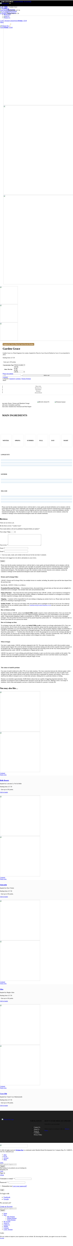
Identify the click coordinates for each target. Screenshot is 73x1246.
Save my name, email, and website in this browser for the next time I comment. (24, 555)
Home (1, 7)
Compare (5, 377)
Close (1, 1162)
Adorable (3, 885)
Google (6, 1199)
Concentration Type (8, 365)
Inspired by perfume (15, 378)
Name (2, 548)
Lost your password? (20, 1186)
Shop (6, 7)
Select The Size (8, 369)
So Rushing (3, 13)
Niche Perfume (11, 1220)
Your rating (3, 532)
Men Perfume (11, 1216)
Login (2, 1190)
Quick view (3, 775)
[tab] (38, 386)
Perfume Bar (19, 1150)
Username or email (7, 1179)
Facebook (7, 1197)
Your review (4, 545)
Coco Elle (3, 1094)
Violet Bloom (4, 10)
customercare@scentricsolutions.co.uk (40, 605)
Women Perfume (12, 11)
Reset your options (8, 373)
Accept (2, 1238)
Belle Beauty (4, 780)
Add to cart (46, 375)
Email (2, 551)
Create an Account (6, 1206)
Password (4, 1182)
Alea (1, 989)
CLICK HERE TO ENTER (22, 2)
